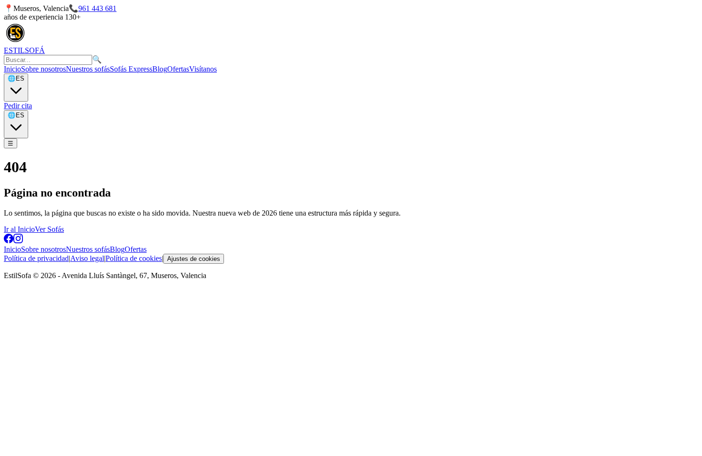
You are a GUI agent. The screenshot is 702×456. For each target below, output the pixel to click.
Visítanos (203, 69)
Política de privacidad (36, 258)
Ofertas (178, 69)
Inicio (12, 69)
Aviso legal (87, 258)
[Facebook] (8, 241)
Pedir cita (18, 106)
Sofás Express (131, 69)
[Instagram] (18, 241)
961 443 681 (97, 8)
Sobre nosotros (43, 69)
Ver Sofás (49, 229)
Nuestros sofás (88, 69)
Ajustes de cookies (193, 258)
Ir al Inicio (19, 229)
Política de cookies (134, 258)
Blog (159, 69)
